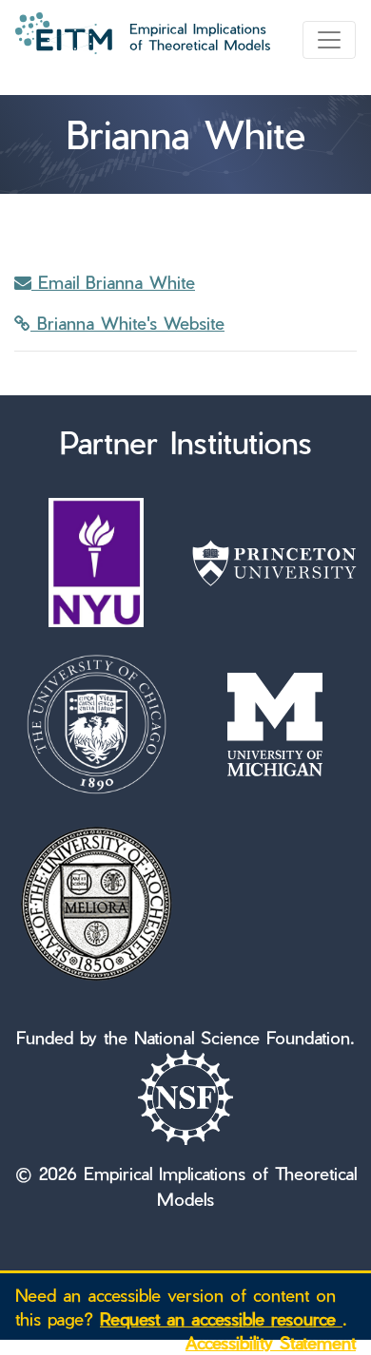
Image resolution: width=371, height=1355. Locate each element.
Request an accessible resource (221, 1318)
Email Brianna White (113, 282)
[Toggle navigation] (329, 40)
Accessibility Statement (271, 1342)
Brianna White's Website (127, 323)
